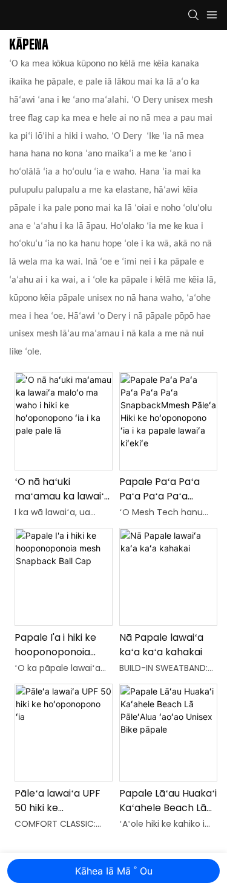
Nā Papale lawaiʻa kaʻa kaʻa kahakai (161, 645)
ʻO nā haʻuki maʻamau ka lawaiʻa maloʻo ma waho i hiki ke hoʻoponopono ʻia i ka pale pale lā (62, 489)
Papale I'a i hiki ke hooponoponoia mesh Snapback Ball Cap (63, 645)
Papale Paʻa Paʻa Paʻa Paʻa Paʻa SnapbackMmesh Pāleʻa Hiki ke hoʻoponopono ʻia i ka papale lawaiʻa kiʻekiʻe (163, 489)
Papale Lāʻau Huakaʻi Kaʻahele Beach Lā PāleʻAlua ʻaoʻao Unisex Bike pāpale (168, 800)
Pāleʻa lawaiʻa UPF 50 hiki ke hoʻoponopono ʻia (57, 800)
